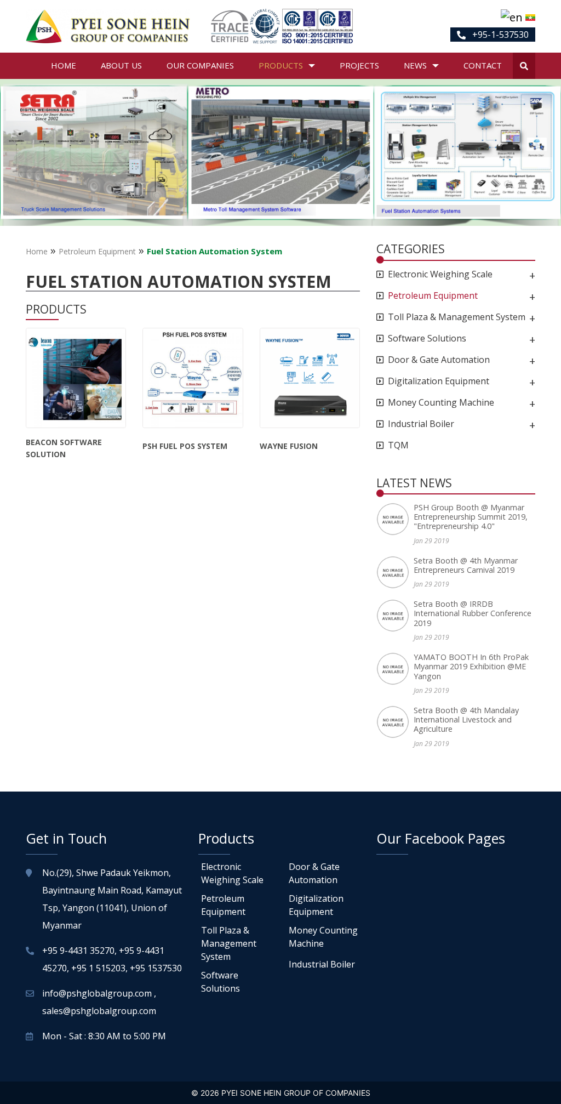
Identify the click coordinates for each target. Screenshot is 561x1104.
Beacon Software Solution (64, 448)
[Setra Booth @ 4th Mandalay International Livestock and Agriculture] (395, 721)
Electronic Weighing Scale (440, 274)
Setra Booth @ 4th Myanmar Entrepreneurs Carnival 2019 (466, 565)
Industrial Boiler (421, 424)
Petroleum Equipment (97, 251)
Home (63, 65)
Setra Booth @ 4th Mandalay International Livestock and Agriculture (466, 719)
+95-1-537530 (499, 35)
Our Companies (200, 65)
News (415, 65)
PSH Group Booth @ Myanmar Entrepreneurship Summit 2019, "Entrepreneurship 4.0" (471, 517)
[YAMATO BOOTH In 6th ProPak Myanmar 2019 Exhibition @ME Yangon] (395, 668)
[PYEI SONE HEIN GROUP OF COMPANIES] (108, 26)
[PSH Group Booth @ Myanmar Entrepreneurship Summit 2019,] (395, 519)
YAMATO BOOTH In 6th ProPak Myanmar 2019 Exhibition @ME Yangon (471, 666)
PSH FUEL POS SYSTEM (184, 446)
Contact (482, 65)
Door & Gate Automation (439, 360)
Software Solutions (427, 338)
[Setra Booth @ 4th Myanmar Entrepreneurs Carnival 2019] (395, 572)
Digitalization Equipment (438, 381)
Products (281, 65)
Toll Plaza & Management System (456, 317)
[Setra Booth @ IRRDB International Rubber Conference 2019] (395, 615)
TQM (398, 445)
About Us (121, 65)
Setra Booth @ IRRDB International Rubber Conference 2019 (472, 613)
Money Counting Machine (441, 402)
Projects (359, 65)
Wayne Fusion (289, 446)
